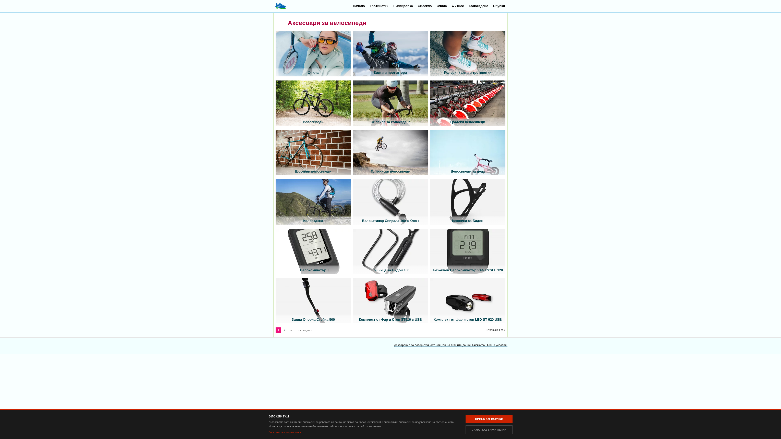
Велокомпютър (313, 270)
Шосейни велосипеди (313, 171)
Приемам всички (489, 419)
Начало (359, 6)
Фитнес (458, 6)
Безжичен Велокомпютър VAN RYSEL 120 (468, 270)
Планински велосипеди (390, 171)
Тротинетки (379, 6)
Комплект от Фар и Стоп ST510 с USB (390, 320)
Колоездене (478, 6)
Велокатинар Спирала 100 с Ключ (390, 221)
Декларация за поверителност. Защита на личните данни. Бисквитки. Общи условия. (450, 345)
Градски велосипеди (467, 122)
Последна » (304, 330)
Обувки (499, 6)
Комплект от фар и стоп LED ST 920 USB (468, 320)
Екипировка (403, 6)
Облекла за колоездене (390, 122)
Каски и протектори (390, 73)
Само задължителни (489, 429)
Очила (442, 6)
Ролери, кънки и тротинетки (467, 73)
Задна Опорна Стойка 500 (313, 320)
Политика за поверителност (284, 432)
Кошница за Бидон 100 (390, 270)
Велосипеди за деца (468, 171)
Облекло (425, 6)
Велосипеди (313, 122)
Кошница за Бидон (467, 221)
